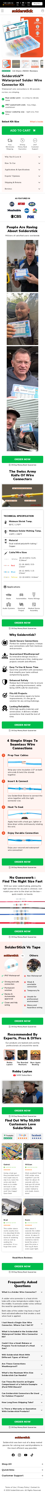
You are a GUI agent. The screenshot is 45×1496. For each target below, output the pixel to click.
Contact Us (35, 1487)
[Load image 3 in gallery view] (25, 64)
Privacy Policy (23, 1487)
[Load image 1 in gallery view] (6, 64)
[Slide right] (42, 39)
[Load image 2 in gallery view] (16, 64)
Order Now (22, 622)
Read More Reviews (22, 1257)
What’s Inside (36, 121)
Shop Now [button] (37, 4)
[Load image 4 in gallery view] (35, 64)
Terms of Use (10, 1487)
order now (22, 459)
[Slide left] (2, 39)
